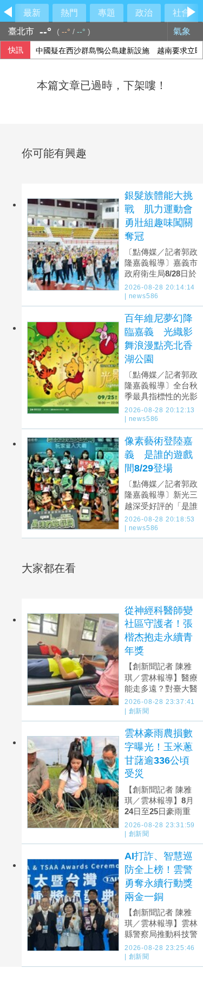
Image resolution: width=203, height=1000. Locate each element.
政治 (144, 12)
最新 (32, 12)
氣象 (183, 31)
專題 (106, 12)
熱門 (69, 12)
